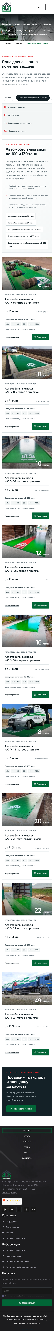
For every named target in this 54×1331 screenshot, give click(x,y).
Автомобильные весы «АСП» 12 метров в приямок (22, 568)
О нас (27, 1152)
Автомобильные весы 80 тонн (21, 223)
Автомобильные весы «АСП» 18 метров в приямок (22, 747)
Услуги (27, 1136)
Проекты (27, 1142)
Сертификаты (12, 1227)
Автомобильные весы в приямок (32, 98)
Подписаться (28, 1302)
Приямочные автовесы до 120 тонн (23, 236)
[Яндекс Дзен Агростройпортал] (26, 1209)
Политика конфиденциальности (21, 1267)
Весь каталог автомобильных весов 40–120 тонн (27, 244)
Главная (8, 43)
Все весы (8, 98)
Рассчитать (42, 337)
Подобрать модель (23, 1108)
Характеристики (12, 337)
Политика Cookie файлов (17, 1261)
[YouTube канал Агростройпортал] (33, 1209)
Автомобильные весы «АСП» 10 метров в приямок (22, 479)
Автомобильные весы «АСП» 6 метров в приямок (22, 300)
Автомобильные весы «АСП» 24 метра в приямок (22, 1016)
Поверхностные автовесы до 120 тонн (24, 229)
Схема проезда (9, 1192)
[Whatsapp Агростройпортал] (19, 1209)
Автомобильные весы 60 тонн (21, 216)
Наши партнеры (13, 1256)
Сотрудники (11, 1221)
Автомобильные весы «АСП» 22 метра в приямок (22, 926)
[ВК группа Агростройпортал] (11, 1209)
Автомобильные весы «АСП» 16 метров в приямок (22, 658)
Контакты (27, 1158)
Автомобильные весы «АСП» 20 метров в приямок (23, 837)
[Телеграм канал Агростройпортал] (4, 1209)
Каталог (19, 43)
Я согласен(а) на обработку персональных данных (24, 1296)
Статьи (27, 1147)
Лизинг (9, 1232)
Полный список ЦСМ (15, 1238)
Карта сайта (27, 1329)
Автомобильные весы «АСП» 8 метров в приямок (22, 390)
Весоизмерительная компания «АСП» (30, 1316)
